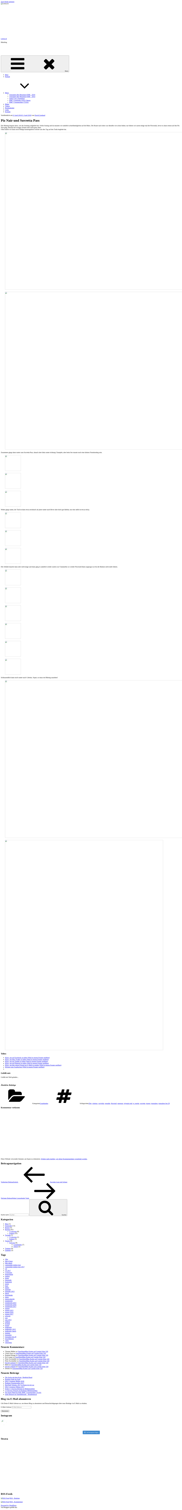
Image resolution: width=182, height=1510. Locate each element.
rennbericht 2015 (10, 1303)
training (7, 1333)
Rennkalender (9, 108)
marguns (120, 1103)
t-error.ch (4, 39)
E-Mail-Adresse (6, 1407)
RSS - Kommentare (16, 1502)
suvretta (142, 1103)
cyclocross (8, 1272)
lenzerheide (9, 1295)
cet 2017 (8, 1271)
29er (90, 1103)
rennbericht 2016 (10, 1305)
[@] (7, 1422)
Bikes (7, 93)
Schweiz (12, 1243)
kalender (8, 1289)
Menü (66, 71)
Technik (7, 1235)
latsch (7, 1293)
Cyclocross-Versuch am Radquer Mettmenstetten (21, 1391)
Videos (7, 106)
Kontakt (7, 112)
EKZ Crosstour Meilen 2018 (14, 1381)
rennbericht (9, 1301)
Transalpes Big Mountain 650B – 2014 (22, 97)
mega (7, 1297)
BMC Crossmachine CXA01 (19, 102)
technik (7, 1324)
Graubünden (44, 1103)
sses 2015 (8, 1320)
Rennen (7, 1229)
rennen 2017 (9, 1314)
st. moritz (136, 1103)
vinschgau (8, 1342)
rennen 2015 (9, 1310)
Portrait (7, 77)
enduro (7, 1276)
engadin (107, 1103)
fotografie (8, 1280)
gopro (7, 1284)
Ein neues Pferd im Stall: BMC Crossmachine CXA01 (23, 1392)
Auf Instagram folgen (92, 1432)
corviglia (101, 1103)
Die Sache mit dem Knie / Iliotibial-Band (18, 1377)
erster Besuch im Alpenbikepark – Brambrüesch (21, 1394)
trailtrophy (8, 1327)
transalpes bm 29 (164, 1103)
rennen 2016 (9, 1312)
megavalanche (10, 1299)
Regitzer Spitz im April (12, 1379)
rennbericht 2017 (10, 1306)
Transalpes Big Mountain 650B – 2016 (22, 95)
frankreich (8, 1282)
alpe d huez (9, 1261)
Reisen (7, 1228)
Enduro (11, 1233)
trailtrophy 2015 (10, 1329)
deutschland (9, 1274)
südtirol (7, 1322)
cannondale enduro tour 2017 (15, 1267)
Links (7, 110)
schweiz (7, 1316)
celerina (94, 1103)
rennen (7, 1308)
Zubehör (8, 1250)
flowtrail (114, 1103)
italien (7, 1288)
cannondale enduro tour (13, 1265)
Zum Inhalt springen (7, 2)
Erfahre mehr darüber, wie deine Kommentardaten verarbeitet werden (64, 1159)
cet (6, 1269)
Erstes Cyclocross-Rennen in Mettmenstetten (20, 1389)
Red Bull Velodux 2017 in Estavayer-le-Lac (19, 1385)
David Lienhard (40, 115)
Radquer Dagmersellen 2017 (14, 1383)
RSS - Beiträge (15, 1498)
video (7, 1341)
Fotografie (8, 1226)
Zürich (15, 1246)
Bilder (7, 104)
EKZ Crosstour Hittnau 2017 (14, 1387)
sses (6, 1318)
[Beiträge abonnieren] (5, 1498)
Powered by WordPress (8, 1505)
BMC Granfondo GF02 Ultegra (19, 100)
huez (6, 1286)
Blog (6, 75)
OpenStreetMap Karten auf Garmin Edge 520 (33, 1351)
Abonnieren (5, 1411)
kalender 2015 (10, 1291)
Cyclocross (13, 1231)
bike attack (8, 1263)
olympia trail (128, 1103)
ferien (7, 1278)
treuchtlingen (9, 1339)
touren (148, 1103)
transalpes (154, 1103)
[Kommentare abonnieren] (5, 1502)
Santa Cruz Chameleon (17, 98)
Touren (7, 1241)
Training (8, 1248)
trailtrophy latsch (10, 1331)
